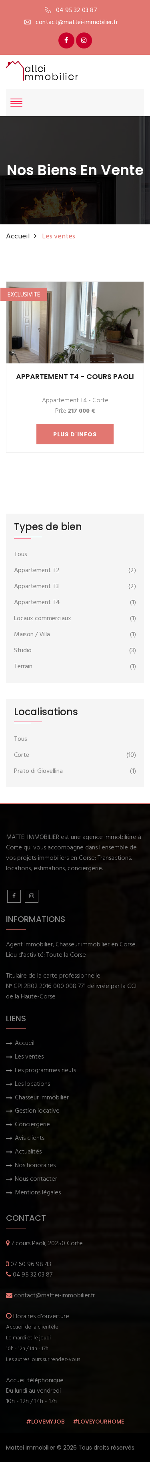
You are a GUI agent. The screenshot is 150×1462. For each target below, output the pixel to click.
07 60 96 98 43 (30, 1264)
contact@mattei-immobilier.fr (54, 1296)
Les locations (32, 1084)
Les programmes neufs (45, 1070)
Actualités (28, 1152)
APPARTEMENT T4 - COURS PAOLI (75, 376)
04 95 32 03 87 (32, 1275)
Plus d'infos (75, 434)
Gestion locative (37, 1111)
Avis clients (29, 1138)
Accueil (18, 236)
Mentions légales (38, 1193)
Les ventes (29, 1057)
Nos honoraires (35, 1165)
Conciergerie (32, 1124)
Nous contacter (36, 1179)
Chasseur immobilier (42, 1098)
